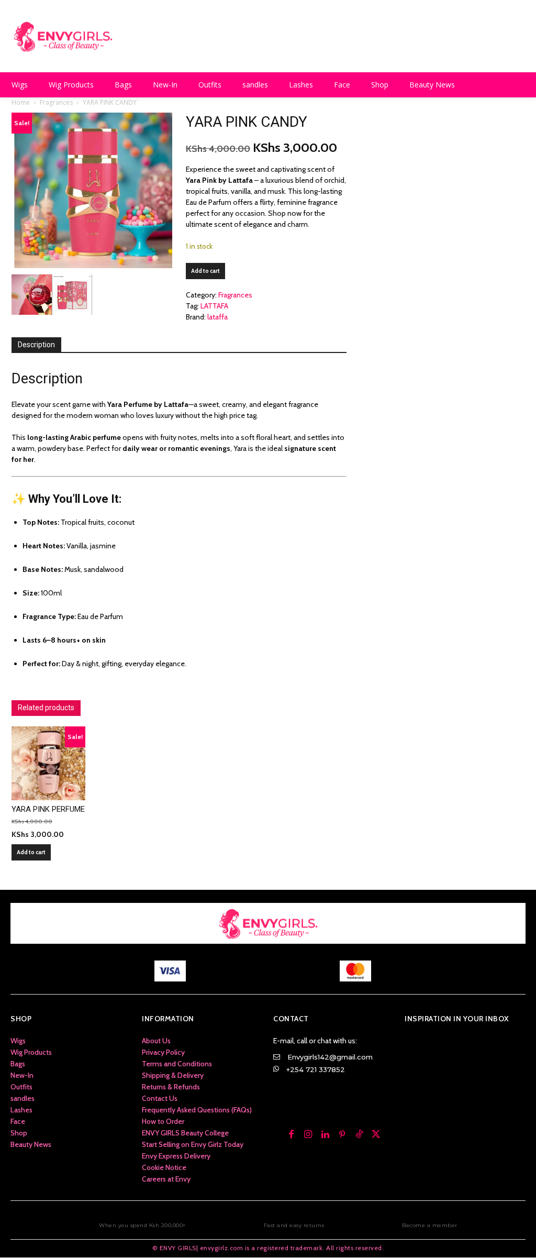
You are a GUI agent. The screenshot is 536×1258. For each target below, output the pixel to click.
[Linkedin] (325, 1135)
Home (21, 102)
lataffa (217, 317)
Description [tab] (36, 344)
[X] (375, 1135)
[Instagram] (308, 1135)
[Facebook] (291, 1135)
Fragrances (56, 102)
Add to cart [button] (31, 852)
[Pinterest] (342, 1135)
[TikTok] (359, 1135)
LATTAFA (214, 306)
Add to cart (205, 270)
